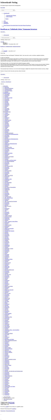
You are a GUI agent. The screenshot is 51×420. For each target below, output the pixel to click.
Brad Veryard (11, 402)
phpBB (6, 406)
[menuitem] (10, 15)
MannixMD (12, 403)
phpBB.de (14, 408)
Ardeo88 (2, 41)
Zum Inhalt (2, 7)
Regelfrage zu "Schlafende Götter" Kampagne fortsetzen (18, 29)
